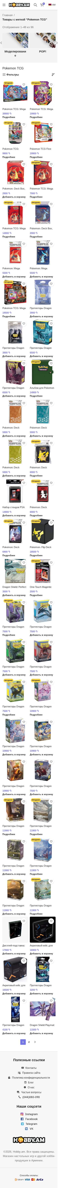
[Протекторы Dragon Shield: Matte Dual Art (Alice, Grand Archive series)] (15, 730)
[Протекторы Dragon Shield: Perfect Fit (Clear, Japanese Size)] (43, 969)
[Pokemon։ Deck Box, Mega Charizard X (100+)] (43, 213)
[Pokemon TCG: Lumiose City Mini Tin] (15, 133)
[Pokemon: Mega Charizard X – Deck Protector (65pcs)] (43, 252)
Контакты (31, 1067)
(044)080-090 (31, 1097)
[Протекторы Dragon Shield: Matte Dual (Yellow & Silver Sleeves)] (15, 691)
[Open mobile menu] (4, 5)
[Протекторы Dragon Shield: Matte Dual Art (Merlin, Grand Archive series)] (43, 691)
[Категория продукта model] (15, 46)
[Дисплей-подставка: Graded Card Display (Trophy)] (15, 930)
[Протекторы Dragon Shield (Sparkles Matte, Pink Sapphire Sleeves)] (15, 372)
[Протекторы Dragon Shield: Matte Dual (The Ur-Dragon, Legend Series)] (15, 810)
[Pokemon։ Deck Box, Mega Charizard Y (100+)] (15, 173)
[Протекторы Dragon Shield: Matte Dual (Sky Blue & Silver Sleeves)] (43, 611)
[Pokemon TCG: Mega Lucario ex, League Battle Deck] (15, 292)
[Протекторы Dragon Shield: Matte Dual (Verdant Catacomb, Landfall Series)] (15, 850)
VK (31, 1128)
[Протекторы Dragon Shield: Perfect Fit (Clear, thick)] (43, 292)
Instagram (31, 1114)
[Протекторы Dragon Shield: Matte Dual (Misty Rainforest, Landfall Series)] (43, 890)
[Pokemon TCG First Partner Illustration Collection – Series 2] (43, 133)
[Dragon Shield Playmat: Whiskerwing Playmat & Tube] (43, 1009)
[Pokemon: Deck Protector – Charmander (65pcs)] (43, 491)
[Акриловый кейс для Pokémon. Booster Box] (15, 969)
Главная (7, 15)
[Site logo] (19, 4)
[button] (14, 197)
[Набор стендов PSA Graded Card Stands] (15, 491)
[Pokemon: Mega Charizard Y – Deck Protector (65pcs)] (15, 252)
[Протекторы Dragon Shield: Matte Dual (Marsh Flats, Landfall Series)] (43, 810)
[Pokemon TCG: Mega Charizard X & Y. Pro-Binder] (15, 213)
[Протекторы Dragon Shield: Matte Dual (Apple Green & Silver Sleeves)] (15, 651)
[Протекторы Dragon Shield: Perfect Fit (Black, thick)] (15, 332)
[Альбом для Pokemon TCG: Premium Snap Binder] (43, 372)
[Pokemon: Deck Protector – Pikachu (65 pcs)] (43, 452)
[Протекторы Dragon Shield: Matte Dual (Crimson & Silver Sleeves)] (43, 651)
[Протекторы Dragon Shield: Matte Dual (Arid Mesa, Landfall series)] (15, 890)
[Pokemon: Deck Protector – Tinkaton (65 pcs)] (15, 531)
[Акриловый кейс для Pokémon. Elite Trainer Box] (43, 930)
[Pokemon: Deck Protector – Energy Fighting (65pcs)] (15, 412)
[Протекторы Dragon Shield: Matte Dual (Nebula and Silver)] (15, 611)
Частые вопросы (31, 1092)
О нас (31, 1087)
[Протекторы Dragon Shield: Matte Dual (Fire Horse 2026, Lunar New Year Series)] (15, 770)
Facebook (31, 1119)
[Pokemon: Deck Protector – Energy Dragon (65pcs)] (15, 452)
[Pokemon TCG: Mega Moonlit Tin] (43, 93)
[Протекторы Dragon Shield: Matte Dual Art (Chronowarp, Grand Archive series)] (43, 730)
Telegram (31, 1123)
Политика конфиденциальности (31, 1077)
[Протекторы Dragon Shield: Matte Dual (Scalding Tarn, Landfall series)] (43, 850)
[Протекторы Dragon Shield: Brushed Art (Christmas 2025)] (43, 770)
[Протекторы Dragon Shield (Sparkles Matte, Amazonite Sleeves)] (43, 332)
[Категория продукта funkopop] (43, 44)
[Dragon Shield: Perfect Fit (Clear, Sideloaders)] (15, 571)
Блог (31, 1082)
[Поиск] (35, 5)
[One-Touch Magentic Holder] (43, 571)
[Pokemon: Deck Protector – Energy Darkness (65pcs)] (43, 412)
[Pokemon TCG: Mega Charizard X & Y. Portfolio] (43, 173)
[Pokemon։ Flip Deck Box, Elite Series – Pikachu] (43, 531)
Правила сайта (31, 1072)
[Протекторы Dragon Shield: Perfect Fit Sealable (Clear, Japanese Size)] (15, 1009)
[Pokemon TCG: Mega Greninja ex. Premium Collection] (15, 93)
